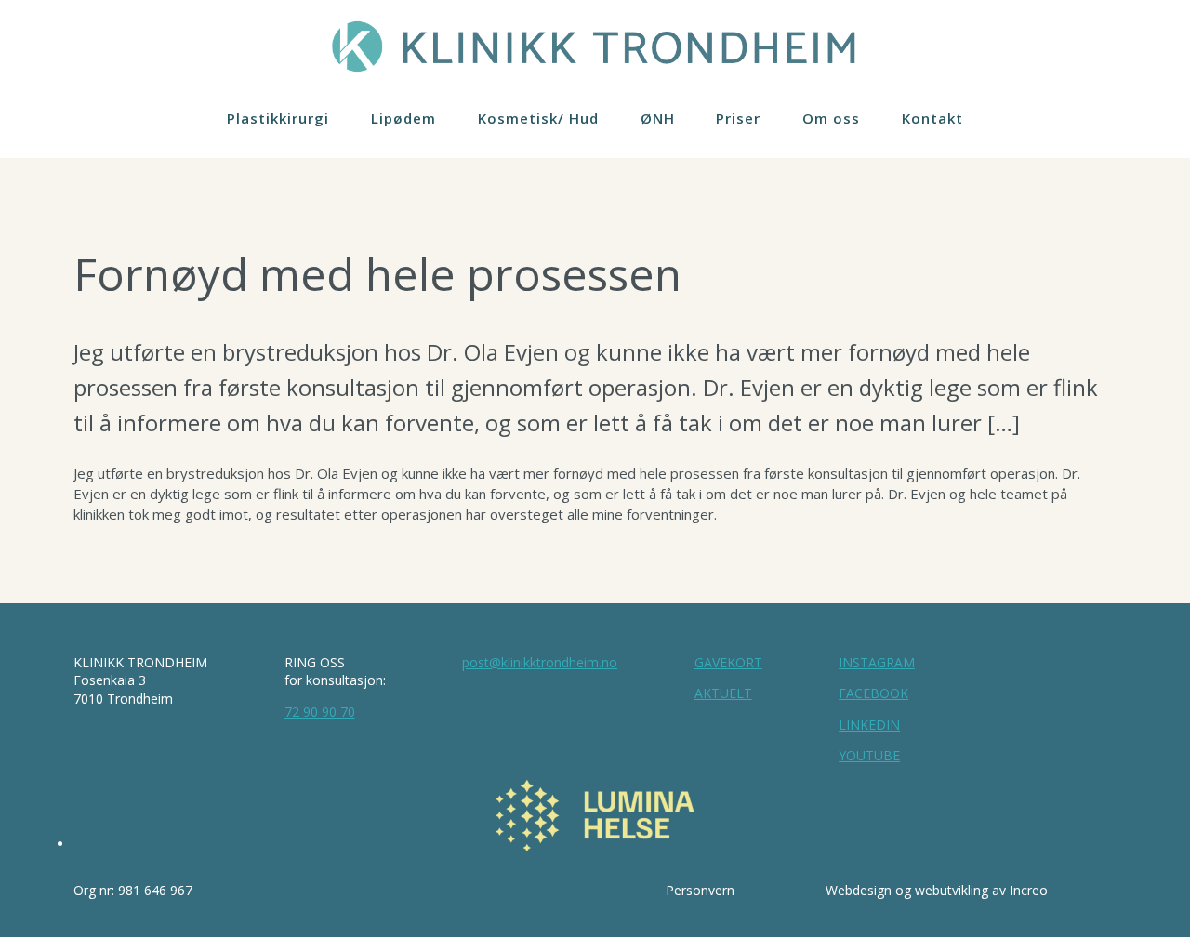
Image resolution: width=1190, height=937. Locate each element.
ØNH (658, 118)
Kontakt (932, 118)
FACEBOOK (873, 693)
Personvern (700, 890)
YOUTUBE (869, 755)
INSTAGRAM (877, 662)
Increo (1029, 890)
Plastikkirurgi (278, 118)
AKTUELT (723, 693)
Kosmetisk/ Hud (538, 118)
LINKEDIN (869, 724)
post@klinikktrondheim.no (539, 662)
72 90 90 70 (319, 711)
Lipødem (403, 118)
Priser (738, 118)
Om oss (831, 118)
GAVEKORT (728, 662)
